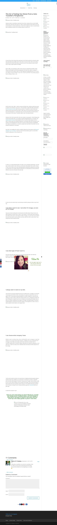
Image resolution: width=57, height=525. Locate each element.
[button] (35, 259)
